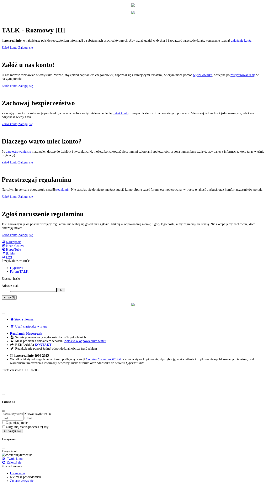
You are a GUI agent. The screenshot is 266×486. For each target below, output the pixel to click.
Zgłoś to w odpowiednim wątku (85, 341)
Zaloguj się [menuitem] (13, 462)
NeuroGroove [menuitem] (15, 245)
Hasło (28, 418)
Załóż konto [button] (9, 47)
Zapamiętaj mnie (17, 422)
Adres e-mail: (10, 285)
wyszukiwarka (202, 75)
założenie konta (241, 40)
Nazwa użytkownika (38, 414)
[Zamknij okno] (3, 394)
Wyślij (11, 297)
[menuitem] (28, 326)
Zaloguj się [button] (25, 47)
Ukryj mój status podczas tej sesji (27, 427)
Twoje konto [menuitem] (14, 458)
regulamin (62, 189)
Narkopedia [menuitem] (13, 242)
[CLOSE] (3, 448)
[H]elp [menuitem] (10, 253)
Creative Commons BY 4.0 (103, 359)
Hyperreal (16, 268)
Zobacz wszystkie (21, 480)
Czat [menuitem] (9, 257)
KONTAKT (43, 344)
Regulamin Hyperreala (26, 333)
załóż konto (120, 113)
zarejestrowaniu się (242, 75)
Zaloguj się (14, 431)
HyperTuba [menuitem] (13, 249)
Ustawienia (17, 473)
